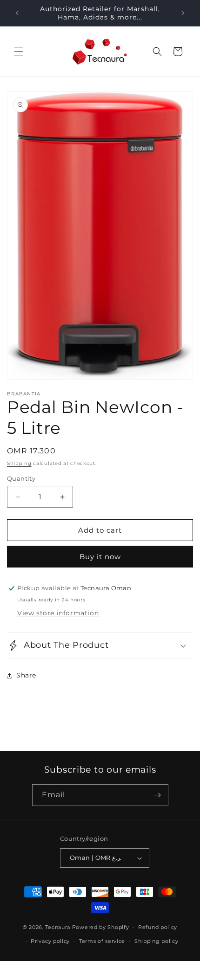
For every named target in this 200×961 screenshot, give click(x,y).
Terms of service (102, 941)
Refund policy (157, 927)
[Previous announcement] (17, 13)
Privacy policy (50, 941)
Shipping (19, 463)
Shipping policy (156, 941)
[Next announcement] (183, 13)
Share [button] (26, 675)
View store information (58, 613)
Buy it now (100, 556)
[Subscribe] (157, 795)
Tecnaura (57, 926)
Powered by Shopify (100, 926)
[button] (18, 51)
